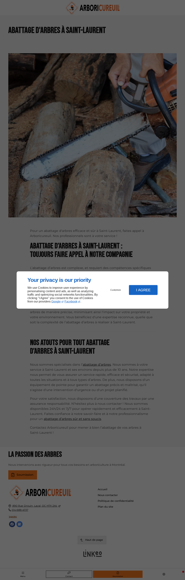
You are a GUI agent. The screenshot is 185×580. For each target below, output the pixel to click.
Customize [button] (115, 290)
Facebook (70, 301)
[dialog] (92, 290)
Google (56, 301)
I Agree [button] (143, 290)
